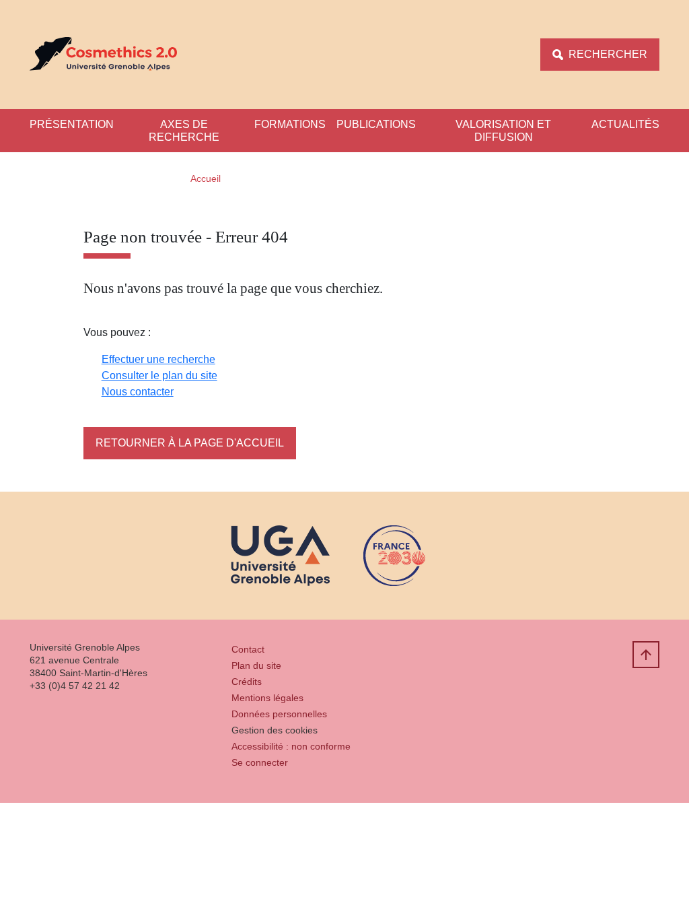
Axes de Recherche (184, 131)
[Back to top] (645, 654)
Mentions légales (267, 697)
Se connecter (259, 762)
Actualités (625, 124)
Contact (247, 649)
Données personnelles (279, 714)
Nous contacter (138, 391)
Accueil (205, 178)
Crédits (246, 681)
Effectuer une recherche (158, 359)
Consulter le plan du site (159, 375)
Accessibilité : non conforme (291, 746)
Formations (290, 124)
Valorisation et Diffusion (503, 131)
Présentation (72, 124)
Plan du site (256, 665)
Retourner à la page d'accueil (190, 443)
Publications (376, 124)
